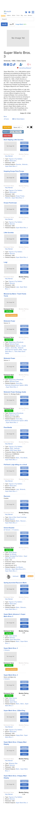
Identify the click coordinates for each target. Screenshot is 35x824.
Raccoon (7, 496)
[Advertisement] (17, 4)
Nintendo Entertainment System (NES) (14, 348)
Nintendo (25, 164)
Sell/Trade (24, 143)
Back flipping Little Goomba (13, 140)
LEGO (12, 448)
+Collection (24, 146)
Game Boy (14, 348)
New (3, 24)
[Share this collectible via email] (11, 64)
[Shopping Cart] (26, 12)
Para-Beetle (8, 427)
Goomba (18, 164)
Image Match (21, 24)
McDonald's (13, 161)
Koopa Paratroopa (10, 203)
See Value (8, 311)
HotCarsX (15, 576)
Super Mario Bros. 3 (11, 166)
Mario (17, 458)
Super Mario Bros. (15, 639)
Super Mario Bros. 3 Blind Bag (14, 710)
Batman (18, 346)
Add (11, 24)
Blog (22, 15)
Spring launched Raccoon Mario (15, 583)
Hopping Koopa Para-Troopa (14, 171)
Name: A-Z (17, 127)
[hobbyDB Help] (29, 12)
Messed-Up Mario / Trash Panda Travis (15, 295)
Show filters (7, 127)
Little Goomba (9, 232)
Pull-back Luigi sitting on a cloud (15, 464)
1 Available (24, 536)
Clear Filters (7, 135)
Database (3, 15)
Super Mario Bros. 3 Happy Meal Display (15, 743)
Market (13, 15)
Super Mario (13, 702)
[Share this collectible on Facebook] (5, 64)
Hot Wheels (13, 554)
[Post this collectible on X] (8, 64)
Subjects (9, 15)
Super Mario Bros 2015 (18, 569)
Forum (18, 15)
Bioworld (12, 519)
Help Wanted (9, 156)
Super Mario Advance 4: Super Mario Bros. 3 (14, 615)
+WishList (24, 149)
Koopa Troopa (20, 196)
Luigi (5, 262)
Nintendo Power (9, 321)
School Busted (9, 528)
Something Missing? (25, 68)
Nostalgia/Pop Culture (16, 556)
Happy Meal (19, 735)
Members (30, 15)
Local (25, 15)
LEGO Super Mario (15, 450)
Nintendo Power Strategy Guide (15, 392)
